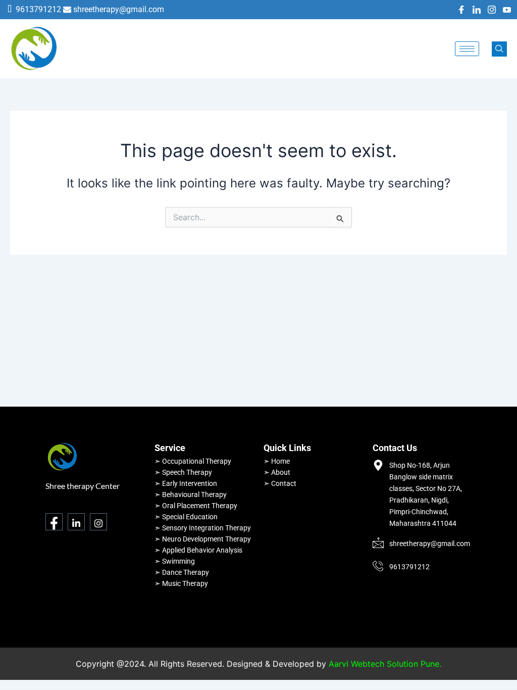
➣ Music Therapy (181, 583)
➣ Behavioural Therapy (190, 494)
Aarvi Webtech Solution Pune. (385, 664)
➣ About (277, 472)
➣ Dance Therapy (181, 572)
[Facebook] (461, 9)
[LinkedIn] (476, 9)
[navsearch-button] (499, 49)
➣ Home (277, 461)
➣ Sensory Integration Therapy (202, 528)
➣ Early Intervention (185, 483)
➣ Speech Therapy (183, 472)
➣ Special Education (186, 517)
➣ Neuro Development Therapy (202, 539)
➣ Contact (280, 483)
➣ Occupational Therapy (192, 461)
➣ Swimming (174, 561)
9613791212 (38, 9)
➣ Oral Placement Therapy (195, 506)
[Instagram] (491, 9)
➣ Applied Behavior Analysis (198, 550)
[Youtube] (506, 9)
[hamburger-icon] (467, 48)
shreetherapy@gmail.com (118, 9)
